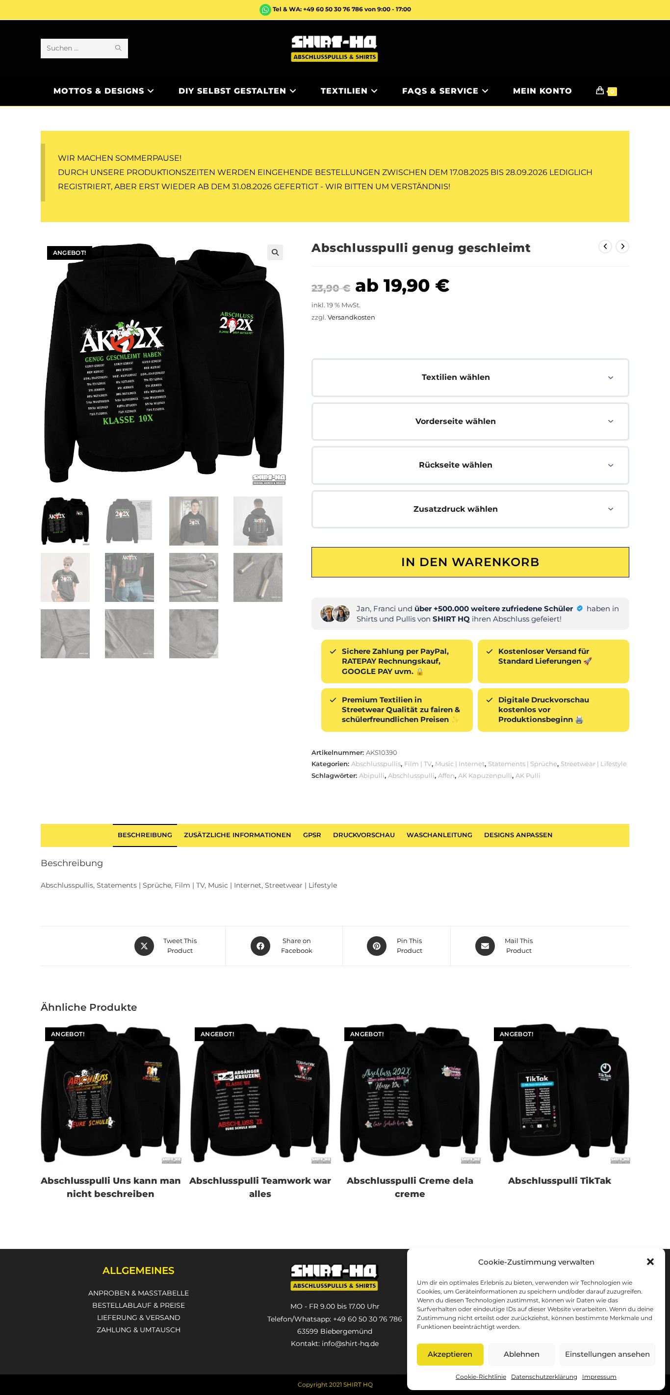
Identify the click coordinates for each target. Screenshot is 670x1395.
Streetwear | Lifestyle (594, 764)
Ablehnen (522, 1354)
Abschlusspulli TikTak (559, 1180)
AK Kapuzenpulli (485, 775)
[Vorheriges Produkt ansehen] (605, 246)
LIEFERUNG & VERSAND (138, 1317)
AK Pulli (528, 775)
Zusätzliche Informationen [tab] (237, 835)
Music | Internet (460, 764)
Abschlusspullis (376, 764)
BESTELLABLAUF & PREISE (138, 1305)
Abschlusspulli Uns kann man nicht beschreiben (111, 1187)
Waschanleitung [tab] (439, 835)
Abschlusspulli (411, 775)
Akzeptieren (450, 1354)
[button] (650, 1262)
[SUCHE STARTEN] (118, 48)
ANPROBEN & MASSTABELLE (138, 1293)
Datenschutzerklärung (544, 1376)
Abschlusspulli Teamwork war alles (260, 1187)
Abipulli (372, 775)
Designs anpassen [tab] (518, 835)
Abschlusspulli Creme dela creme (410, 1187)
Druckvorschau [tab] (364, 835)
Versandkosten (351, 317)
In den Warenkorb (470, 562)
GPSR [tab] (312, 835)
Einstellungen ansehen (607, 1354)
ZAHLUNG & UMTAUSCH (138, 1329)
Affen (446, 775)
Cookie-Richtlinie (481, 1376)
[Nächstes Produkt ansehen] (622, 246)
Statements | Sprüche (522, 764)
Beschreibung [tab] (145, 835)
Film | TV (418, 764)
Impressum (599, 1376)
